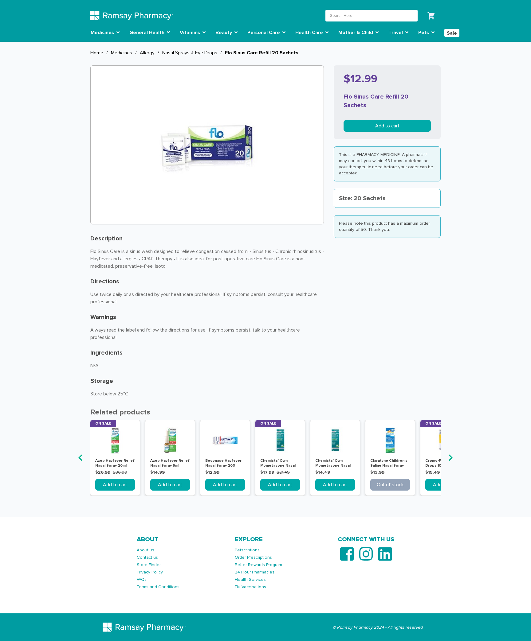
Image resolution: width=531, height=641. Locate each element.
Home (96, 53)
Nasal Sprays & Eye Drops (189, 53)
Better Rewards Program (258, 564)
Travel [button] (396, 32)
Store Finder (149, 564)
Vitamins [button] (190, 32)
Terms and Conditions (158, 586)
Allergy (147, 53)
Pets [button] (424, 32)
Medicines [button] (103, 32)
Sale (452, 33)
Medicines (121, 53)
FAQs (142, 579)
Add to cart (387, 126)
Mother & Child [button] (356, 32)
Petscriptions (247, 550)
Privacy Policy (150, 572)
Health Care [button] (309, 32)
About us (145, 550)
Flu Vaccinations (250, 586)
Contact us (147, 557)
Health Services (250, 579)
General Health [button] (147, 32)
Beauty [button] (224, 32)
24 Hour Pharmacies (254, 572)
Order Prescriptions (253, 557)
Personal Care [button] (264, 32)
